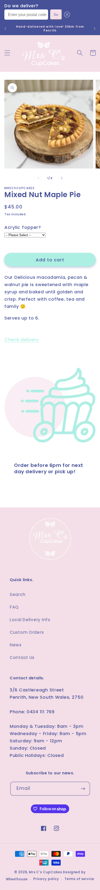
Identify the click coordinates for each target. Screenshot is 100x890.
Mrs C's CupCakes (45, 872)
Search (17, 594)
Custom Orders (27, 632)
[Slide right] (61, 178)
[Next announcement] (94, 28)
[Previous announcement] (5, 28)
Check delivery (21, 340)
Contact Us (22, 657)
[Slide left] (38, 178)
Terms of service (79, 879)
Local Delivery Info (30, 620)
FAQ (14, 607)
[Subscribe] (83, 789)
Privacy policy (46, 879)
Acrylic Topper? (22, 227)
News (16, 645)
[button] (66, 14)
